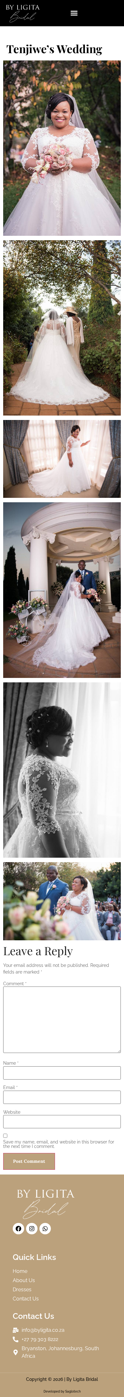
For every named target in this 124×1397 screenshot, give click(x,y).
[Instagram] (32, 1228)
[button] (74, 13)
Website (11, 1112)
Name (11, 1063)
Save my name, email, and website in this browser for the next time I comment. (58, 1144)
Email (10, 1087)
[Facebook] (18, 1228)
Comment (15, 983)
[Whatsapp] (45, 1228)
